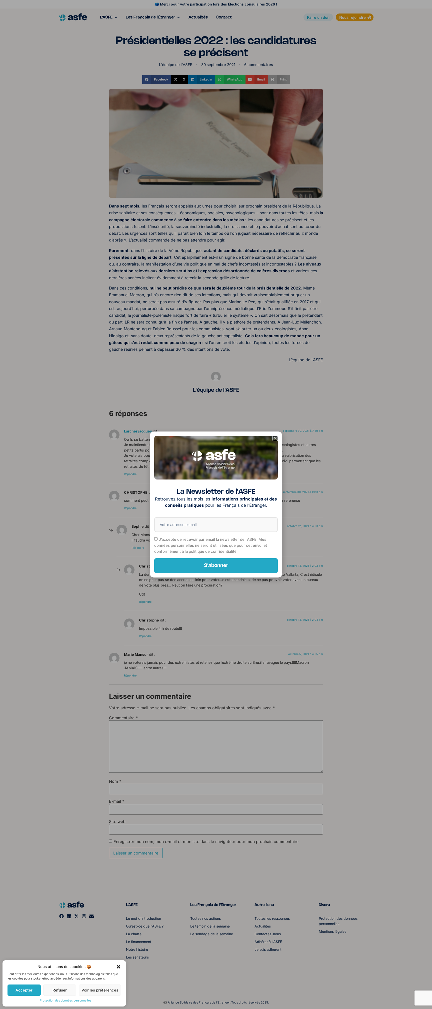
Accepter (24, 990)
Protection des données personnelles (65, 1000)
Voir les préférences (100, 990)
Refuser (59, 990)
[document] (216, 504)
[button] (118, 966)
